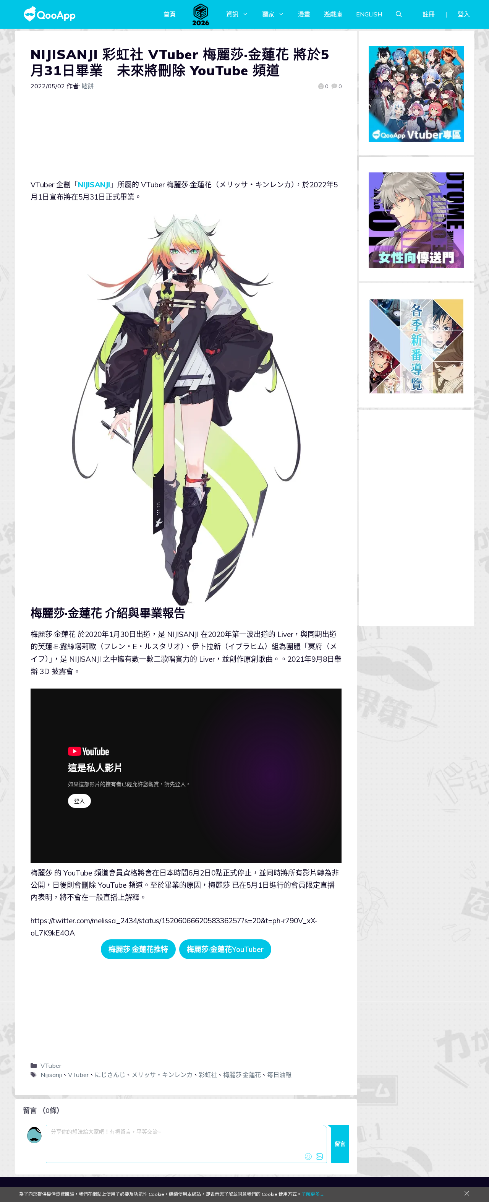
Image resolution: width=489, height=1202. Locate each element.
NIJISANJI (94, 184)
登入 (464, 14)
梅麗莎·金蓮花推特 (138, 949)
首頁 (170, 14)
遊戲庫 (333, 14)
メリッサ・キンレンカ (162, 1075)
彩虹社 (208, 1075)
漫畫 (304, 14)
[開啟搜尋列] (399, 14)
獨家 (268, 14)
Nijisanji (51, 1075)
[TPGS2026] (201, 14)
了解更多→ (312, 1194)
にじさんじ (110, 1075)
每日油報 (279, 1075)
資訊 (232, 14)
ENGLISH (369, 14)
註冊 (429, 14)
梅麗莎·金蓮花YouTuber (225, 949)
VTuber (50, 1065)
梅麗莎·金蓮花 (242, 1075)
